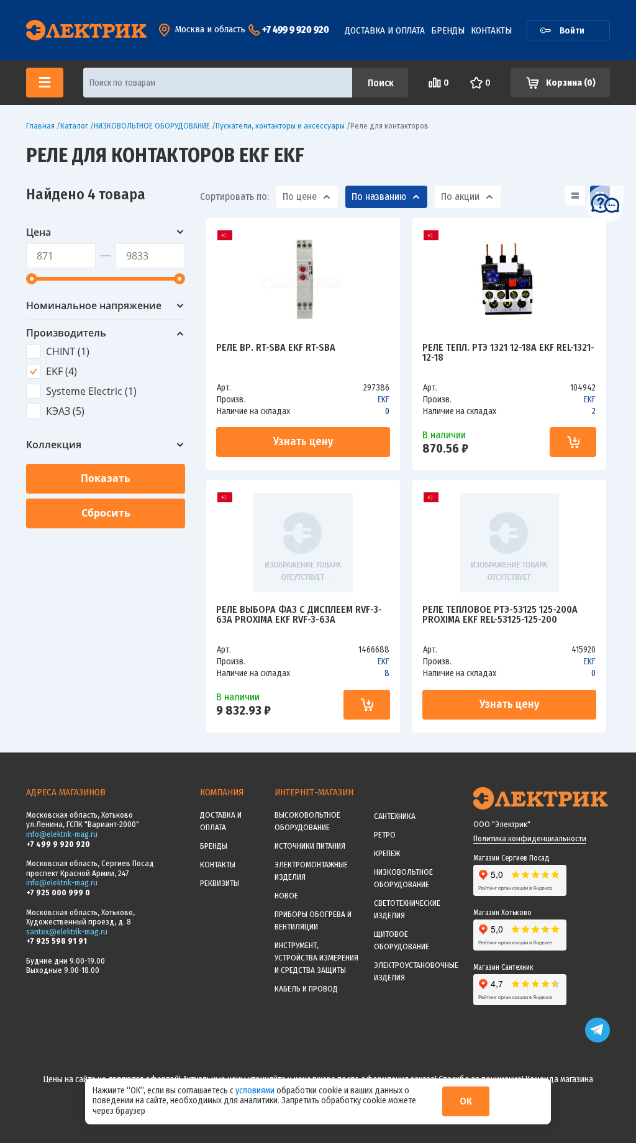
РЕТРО (385, 834)
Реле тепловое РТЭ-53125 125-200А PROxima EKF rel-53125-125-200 (500, 615)
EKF (383, 399)
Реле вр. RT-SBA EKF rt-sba (275, 348)
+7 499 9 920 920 (295, 29)
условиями (255, 1090)
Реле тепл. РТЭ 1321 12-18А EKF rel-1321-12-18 (508, 353)
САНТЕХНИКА (395, 816)
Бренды (448, 30)
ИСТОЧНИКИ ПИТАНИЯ (310, 846)
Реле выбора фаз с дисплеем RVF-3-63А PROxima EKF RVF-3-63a (299, 615)
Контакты (491, 30)
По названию (379, 196)
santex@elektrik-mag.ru (66, 931)
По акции (460, 196)
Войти (572, 30)
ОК (466, 1101)
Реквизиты (219, 883)
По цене (300, 196)
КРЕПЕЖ (387, 853)
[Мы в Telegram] (597, 1039)
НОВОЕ (286, 895)
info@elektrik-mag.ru (62, 834)
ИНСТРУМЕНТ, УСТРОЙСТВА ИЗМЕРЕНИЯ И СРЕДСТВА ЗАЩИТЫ (316, 958)
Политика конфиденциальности (529, 838)
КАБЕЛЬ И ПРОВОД (306, 988)
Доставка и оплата (385, 30)
